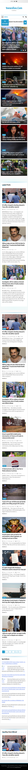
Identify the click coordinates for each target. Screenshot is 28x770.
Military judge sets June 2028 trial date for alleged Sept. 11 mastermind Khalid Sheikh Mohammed (13, 245)
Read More (4, 343)
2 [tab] (23, 50)
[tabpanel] (14, 39)
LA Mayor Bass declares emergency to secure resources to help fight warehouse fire (13, 154)
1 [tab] (21, 50)
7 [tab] (23, 732)
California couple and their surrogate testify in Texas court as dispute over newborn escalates (14, 635)
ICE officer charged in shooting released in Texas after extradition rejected (12, 47)
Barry (5, 209)
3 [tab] (25, 50)
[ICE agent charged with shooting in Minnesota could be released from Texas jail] (14, 558)
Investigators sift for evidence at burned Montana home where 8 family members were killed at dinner (13, 283)
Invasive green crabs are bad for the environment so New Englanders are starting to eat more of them (12, 536)
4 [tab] (18, 732)
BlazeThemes (18, 767)
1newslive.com (14, 8)
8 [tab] (25, 732)
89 (16, 652)
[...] (20, 671)
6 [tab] (21, 732)
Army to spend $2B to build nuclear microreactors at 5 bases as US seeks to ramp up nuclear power (12, 436)
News (4, 42)
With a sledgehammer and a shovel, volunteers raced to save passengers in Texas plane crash (12, 103)
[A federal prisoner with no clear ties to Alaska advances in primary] (14, 459)
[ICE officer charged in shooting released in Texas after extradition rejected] (14, 39)
